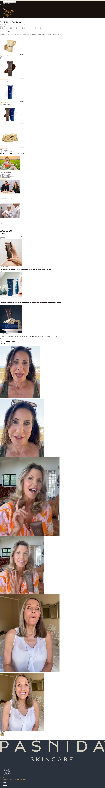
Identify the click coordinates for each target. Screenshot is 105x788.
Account (4, 767)
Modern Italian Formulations (10, 11)
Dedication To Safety (8, 12)
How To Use (7, 16)
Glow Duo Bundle (3, 124)
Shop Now (2, 26)
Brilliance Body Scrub (4, 79)
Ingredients (7, 15)
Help (3, 17)
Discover (4, 13)
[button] (3, 6)
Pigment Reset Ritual (8, 14)
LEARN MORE (3, 179)
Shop (3, 8)
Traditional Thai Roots (9, 10)
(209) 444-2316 (8, 773)
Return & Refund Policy (7, 766)
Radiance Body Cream (4, 102)
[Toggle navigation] (0, 4)
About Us (4, 9)
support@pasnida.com (9, 774)
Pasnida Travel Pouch (4, 148)
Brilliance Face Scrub (4, 55)
